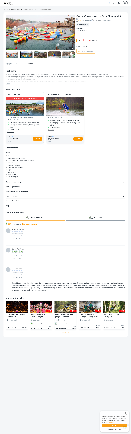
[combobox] (126, 413)
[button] (125, 3)
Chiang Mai (15, 9)
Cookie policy (110, 422)
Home (5, 9)
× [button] (126, 414)
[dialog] (114, 421)
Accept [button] (114, 426)
